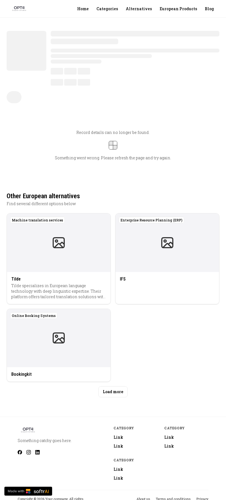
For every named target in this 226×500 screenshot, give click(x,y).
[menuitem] (83, 8)
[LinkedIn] (37, 452)
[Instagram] (28, 452)
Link (118, 437)
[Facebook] (20, 452)
